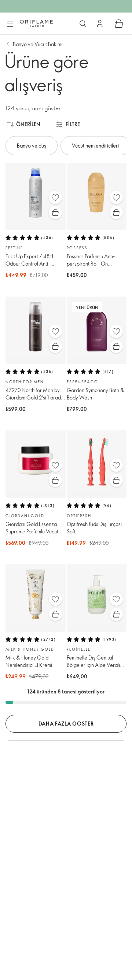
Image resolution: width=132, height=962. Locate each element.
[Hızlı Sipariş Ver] (118, 23)
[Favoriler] (55, 197)
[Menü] (10, 24)
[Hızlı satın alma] (55, 212)
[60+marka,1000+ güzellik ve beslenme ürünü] (82, 23)
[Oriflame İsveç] (36, 23)
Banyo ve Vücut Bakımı (37, 44)
